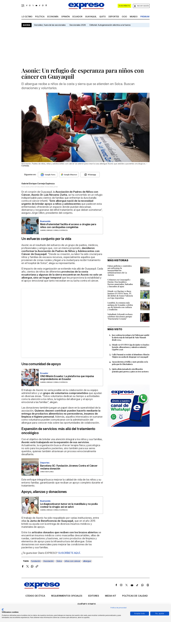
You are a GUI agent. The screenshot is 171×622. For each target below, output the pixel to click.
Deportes (114, 16)
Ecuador (77, 16)
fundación (35, 561)
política (40, 16)
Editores (93, 596)
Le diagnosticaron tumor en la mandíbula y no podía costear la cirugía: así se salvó (69, 505)
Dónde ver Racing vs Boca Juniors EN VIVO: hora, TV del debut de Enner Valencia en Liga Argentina (120, 294)
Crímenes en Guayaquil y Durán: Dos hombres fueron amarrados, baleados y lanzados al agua (120, 283)
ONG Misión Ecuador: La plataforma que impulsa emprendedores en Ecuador (67, 378)
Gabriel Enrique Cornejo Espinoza (38, 184)
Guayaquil (91, 16)
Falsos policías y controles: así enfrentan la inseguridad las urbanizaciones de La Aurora (120, 270)
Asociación (48, 561)
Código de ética (35, 596)
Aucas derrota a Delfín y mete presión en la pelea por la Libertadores (130, 362)
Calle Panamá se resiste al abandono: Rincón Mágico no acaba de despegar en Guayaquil (130, 355)
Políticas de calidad (135, 596)
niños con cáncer (72, 561)
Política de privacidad (118, 608)
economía (52, 16)
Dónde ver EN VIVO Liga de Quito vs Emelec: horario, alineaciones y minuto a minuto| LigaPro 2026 (130, 347)
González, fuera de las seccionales (50, 25)
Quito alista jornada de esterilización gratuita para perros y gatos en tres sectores (130, 370)
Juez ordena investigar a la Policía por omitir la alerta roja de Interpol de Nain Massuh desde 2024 (130, 337)
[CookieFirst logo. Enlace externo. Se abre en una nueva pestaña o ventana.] (3, 609)
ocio (124, 16)
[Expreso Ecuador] (42, 587)
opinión (65, 16)
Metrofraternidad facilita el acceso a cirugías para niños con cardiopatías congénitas (68, 226)
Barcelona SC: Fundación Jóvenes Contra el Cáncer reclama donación (68, 467)
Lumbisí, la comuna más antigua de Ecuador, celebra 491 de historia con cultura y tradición (120, 306)
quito (102, 16)
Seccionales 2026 (77, 25)
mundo (134, 16)
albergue (87, 561)
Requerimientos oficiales (66, 596)
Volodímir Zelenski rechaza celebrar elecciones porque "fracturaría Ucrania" (120, 316)
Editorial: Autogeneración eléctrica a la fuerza (110, 25)
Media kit (110, 596)
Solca (59, 561)
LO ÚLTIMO (27, 16)
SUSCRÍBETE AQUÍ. (69, 552)
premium (144, 16)
